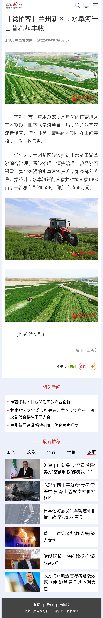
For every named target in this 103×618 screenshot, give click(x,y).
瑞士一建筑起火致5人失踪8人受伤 (70, 536)
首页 (37, 605)
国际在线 (14, 5)
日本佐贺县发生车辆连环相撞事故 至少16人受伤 (70, 514)
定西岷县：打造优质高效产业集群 (40, 402)
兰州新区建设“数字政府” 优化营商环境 (44, 425)
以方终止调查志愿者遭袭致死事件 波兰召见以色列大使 (70, 582)
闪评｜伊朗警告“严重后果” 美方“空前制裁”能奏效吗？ (70, 468)
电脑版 (64, 605)
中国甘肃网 (24, 40)
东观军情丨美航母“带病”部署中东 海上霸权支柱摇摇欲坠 (70, 491)
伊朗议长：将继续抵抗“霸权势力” (70, 559)
